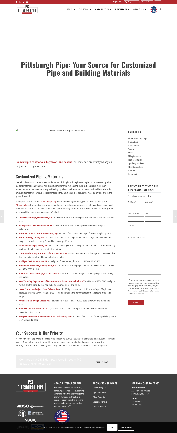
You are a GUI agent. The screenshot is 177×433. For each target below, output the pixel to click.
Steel (70, 9)
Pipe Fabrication (135, 159)
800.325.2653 (136, 404)
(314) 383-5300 (117, 2)
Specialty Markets (136, 163)
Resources (121, 9)
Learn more (126, 427)
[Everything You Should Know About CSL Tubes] (175, 216)
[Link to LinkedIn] (20, 2)
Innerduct (132, 174)
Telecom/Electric (99, 406)
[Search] (160, 9)
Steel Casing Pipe (135, 166)
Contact (158, 2)
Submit (136, 302)
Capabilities (102, 9)
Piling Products (134, 156)
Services (131, 149)
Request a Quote (147, 2)
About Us (138, 9)
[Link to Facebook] (16, 2)
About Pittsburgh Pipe (138, 138)
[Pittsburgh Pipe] (27, 9)
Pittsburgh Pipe (22, 205)
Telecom (83, 9)
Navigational (133, 145)
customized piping (48, 201)
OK (112, 427)
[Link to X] (23, 2)
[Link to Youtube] (27, 2)
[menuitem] (117, 2)
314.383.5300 (136, 401)
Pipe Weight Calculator (131, 2)
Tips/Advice (133, 141)
